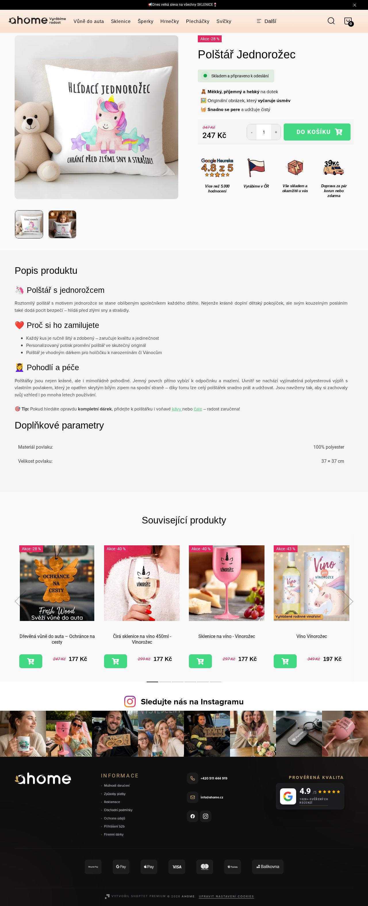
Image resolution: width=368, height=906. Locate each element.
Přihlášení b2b (114, 826)
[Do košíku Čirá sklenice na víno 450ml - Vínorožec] (115, 661)
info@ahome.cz (212, 797)
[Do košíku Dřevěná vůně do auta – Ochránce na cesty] (30, 661)
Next (347, 601)
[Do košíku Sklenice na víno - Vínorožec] (200, 661)
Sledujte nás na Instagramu (192, 701)
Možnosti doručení (117, 785)
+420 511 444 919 (214, 778)
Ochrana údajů (114, 818)
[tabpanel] (57, 607)
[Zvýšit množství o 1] (276, 132)
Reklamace (112, 802)
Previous (20, 601)
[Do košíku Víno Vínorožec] (285, 661)
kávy (177, 409)
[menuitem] (89, 21)
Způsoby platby (115, 794)
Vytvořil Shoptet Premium (139, 896)
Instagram (205, 816)
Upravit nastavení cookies (226, 896)
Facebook (192, 816)
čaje (198, 409)
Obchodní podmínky (118, 810)
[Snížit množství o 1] (251, 132)
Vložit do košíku (317, 132)
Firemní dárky (114, 834)
